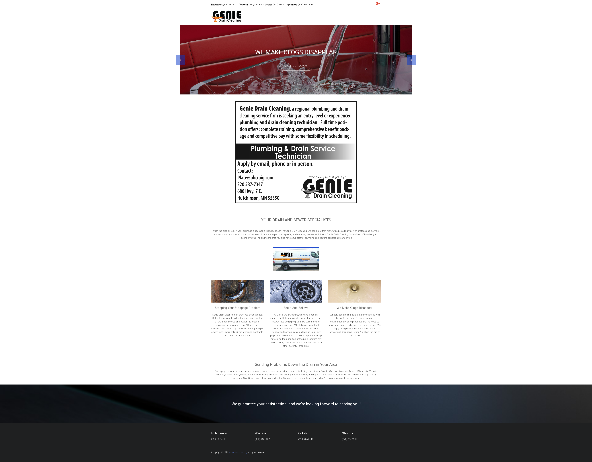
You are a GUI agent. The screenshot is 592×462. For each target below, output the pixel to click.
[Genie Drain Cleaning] (226, 10)
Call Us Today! (296, 65)
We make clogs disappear (296, 52)
